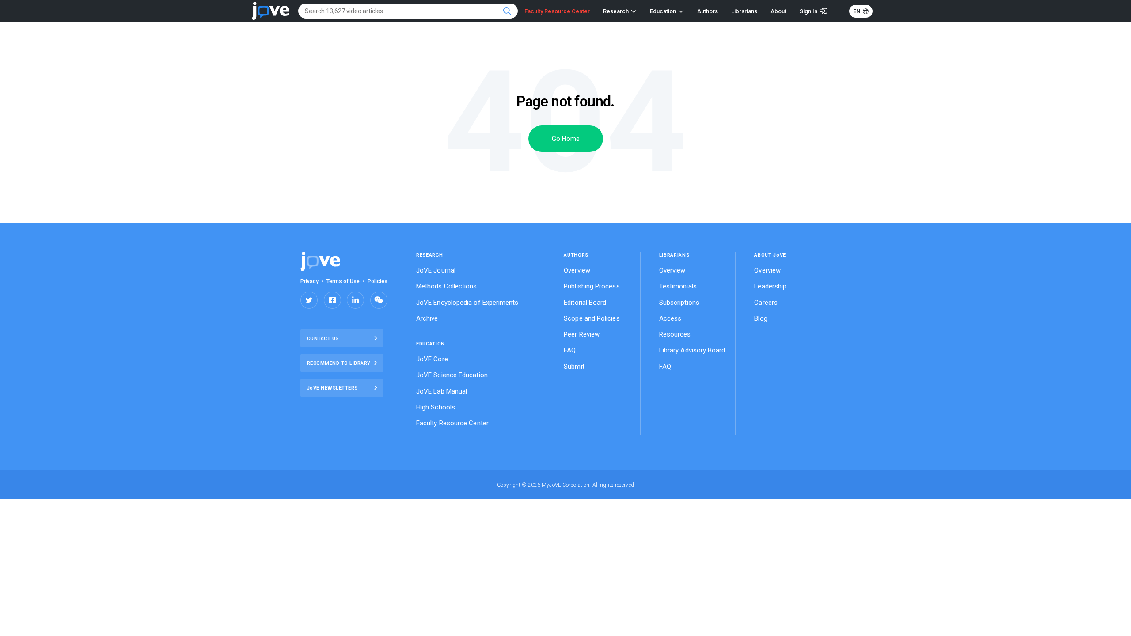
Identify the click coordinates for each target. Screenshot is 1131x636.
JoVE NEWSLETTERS (332, 388)
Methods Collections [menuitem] (446, 286)
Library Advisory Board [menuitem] (692, 350)
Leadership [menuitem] (770, 286)
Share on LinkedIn (355, 300)
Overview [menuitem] (577, 270)
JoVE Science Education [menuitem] (452, 375)
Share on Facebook (332, 300)
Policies (377, 281)
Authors (707, 11)
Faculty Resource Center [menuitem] (452, 423)
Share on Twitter (309, 300)
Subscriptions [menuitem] (679, 303)
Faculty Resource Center (557, 11)
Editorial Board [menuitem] (585, 303)
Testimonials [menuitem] (678, 286)
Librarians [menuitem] (674, 255)
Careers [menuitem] (766, 303)
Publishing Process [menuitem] (591, 286)
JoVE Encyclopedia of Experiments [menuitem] (467, 303)
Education (663, 11)
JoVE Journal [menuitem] (435, 270)
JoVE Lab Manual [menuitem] (441, 391)
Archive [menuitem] (427, 318)
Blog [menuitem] (760, 318)
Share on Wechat (378, 300)
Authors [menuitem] (576, 255)
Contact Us (323, 338)
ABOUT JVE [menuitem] (770, 255)
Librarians (744, 11)
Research (616, 11)
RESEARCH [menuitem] (429, 255)
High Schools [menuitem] (435, 407)
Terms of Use (343, 281)
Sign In (808, 11)
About (778, 11)
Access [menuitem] (670, 318)
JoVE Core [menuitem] (432, 359)
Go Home (566, 139)
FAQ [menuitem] (570, 350)
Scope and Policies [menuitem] (591, 318)
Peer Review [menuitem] (582, 334)
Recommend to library (339, 363)
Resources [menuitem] (675, 334)
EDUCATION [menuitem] (430, 344)
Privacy (309, 281)
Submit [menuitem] (574, 367)
